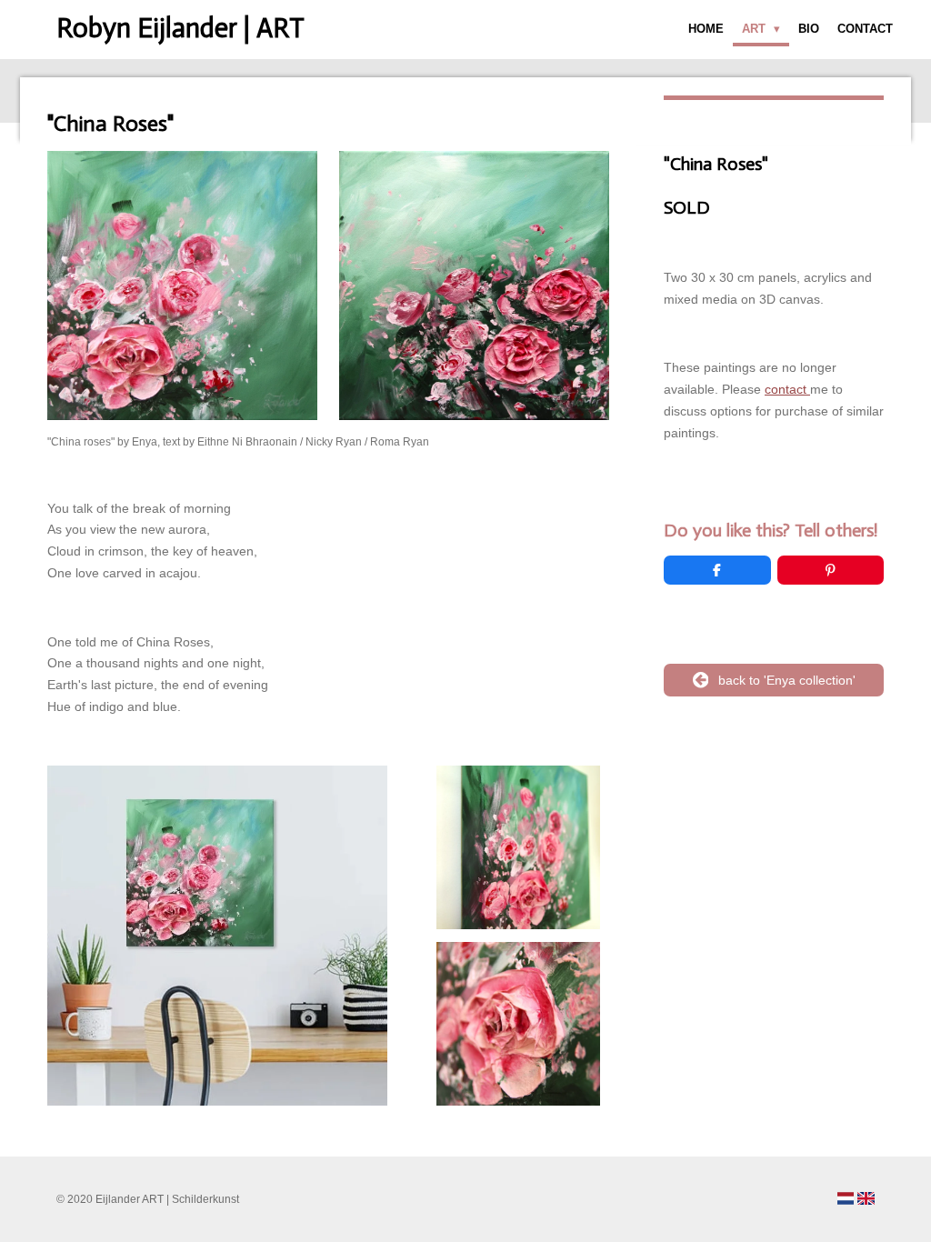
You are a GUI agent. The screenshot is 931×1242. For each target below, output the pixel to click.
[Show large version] (217, 936)
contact (787, 389)
